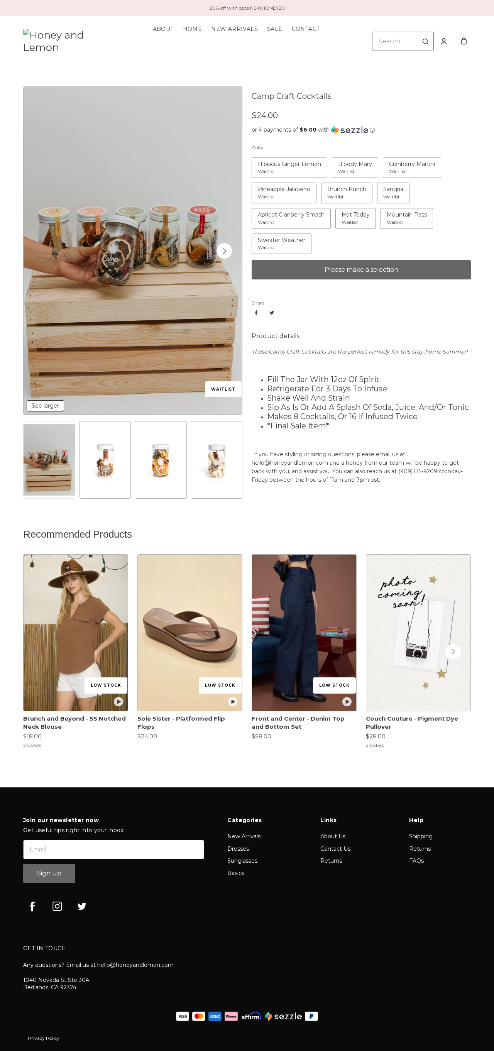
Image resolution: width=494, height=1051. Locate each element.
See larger (45, 405)
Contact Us (335, 848)
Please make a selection (361, 269)
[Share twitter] (271, 312)
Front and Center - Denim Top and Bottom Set (298, 722)
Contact (306, 28)
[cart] (464, 41)
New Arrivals (234, 28)
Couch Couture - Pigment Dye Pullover (412, 722)
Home (192, 28)
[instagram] (57, 906)
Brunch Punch (344, 187)
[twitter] (82, 906)
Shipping (421, 836)
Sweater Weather (279, 238)
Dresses (238, 848)
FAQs (416, 860)
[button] (224, 250)
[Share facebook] (256, 312)
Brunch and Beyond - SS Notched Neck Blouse (74, 722)
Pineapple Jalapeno (282, 187)
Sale (275, 28)
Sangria (388, 187)
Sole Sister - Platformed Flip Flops (181, 722)
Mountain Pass (403, 213)
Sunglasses (242, 860)
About (163, 28)
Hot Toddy (351, 213)
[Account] (444, 41)
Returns (331, 860)
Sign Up (49, 873)
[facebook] (32, 906)
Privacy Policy (43, 1038)
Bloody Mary (351, 162)
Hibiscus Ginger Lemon (287, 162)
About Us (332, 836)
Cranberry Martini (410, 162)
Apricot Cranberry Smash (290, 213)
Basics (235, 873)
